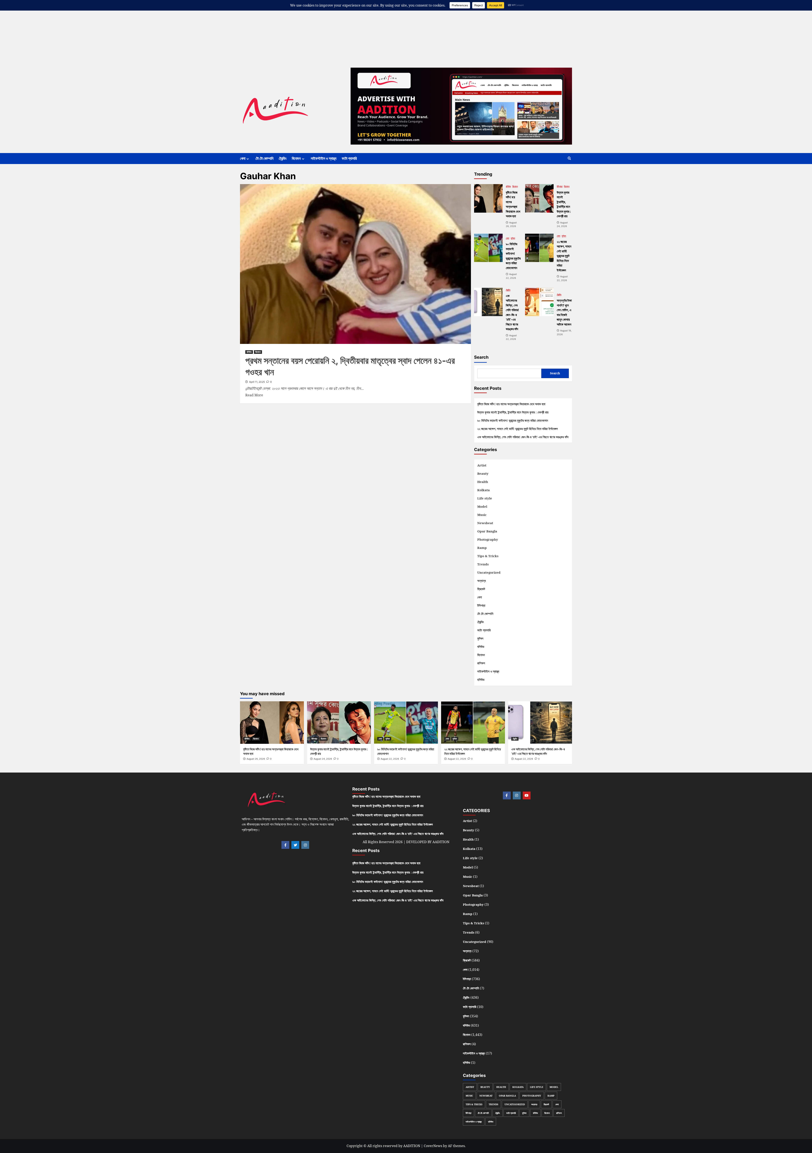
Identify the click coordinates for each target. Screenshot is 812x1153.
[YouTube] (527, 795)
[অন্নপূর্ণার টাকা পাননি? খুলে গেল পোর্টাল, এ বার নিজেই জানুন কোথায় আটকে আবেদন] (539, 302)
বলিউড (249, 351)
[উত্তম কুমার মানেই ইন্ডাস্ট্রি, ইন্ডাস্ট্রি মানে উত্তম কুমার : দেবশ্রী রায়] (539, 198)
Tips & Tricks (487, 556)
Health (482, 482)
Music (482, 515)
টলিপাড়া (559, 186)
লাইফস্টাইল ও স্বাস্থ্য (323, 158)
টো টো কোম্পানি (264, 158)
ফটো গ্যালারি (349, 158)
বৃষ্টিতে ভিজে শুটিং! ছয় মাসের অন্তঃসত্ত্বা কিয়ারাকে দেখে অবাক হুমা (511, 404)
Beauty (482, 473)
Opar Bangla (487, 531)
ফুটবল (513, 238)
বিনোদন (296, 158)
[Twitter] (295, 845)
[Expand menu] (247, 159)
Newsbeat (485, 523)
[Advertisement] (127, 29)
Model (482, 506)
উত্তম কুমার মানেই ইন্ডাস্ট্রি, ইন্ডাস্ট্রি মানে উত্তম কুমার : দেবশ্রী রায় (513, 412)
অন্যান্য (481, 581)
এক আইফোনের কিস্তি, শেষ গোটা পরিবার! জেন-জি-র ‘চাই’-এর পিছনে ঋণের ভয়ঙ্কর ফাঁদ (522, 437)
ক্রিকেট (481, 589)
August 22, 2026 (390, 758)
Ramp (482, 548)
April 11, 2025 (257, 381)
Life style (484, 498)
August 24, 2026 (323, 758)
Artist (481, 465)
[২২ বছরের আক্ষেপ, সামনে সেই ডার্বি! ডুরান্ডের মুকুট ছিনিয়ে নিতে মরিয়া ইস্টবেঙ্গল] (539, 248)
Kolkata (483, 490)
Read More (254, 395)
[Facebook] (285, 845)
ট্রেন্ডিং (283, 158)
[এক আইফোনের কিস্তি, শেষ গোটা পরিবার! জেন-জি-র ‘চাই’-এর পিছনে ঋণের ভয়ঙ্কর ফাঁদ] (488, 302)
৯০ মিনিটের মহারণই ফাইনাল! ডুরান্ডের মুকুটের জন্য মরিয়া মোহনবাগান (512, 420)
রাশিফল (481, 663)
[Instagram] (305, 845)
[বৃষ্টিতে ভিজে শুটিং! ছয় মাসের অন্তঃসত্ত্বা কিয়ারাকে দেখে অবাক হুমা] (488, 198)
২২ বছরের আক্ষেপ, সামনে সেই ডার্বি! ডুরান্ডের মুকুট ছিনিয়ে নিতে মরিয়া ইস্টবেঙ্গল (517, 429)
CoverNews (433, 1145)
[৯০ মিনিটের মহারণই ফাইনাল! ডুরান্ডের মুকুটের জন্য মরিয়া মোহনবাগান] (488, 248)
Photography (487, 539)
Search (481, 357)
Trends (483, 564)
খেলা (242, 158)
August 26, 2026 (256, 758)
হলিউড (480, 679)
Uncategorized (489, 572)
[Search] (569, 158)
